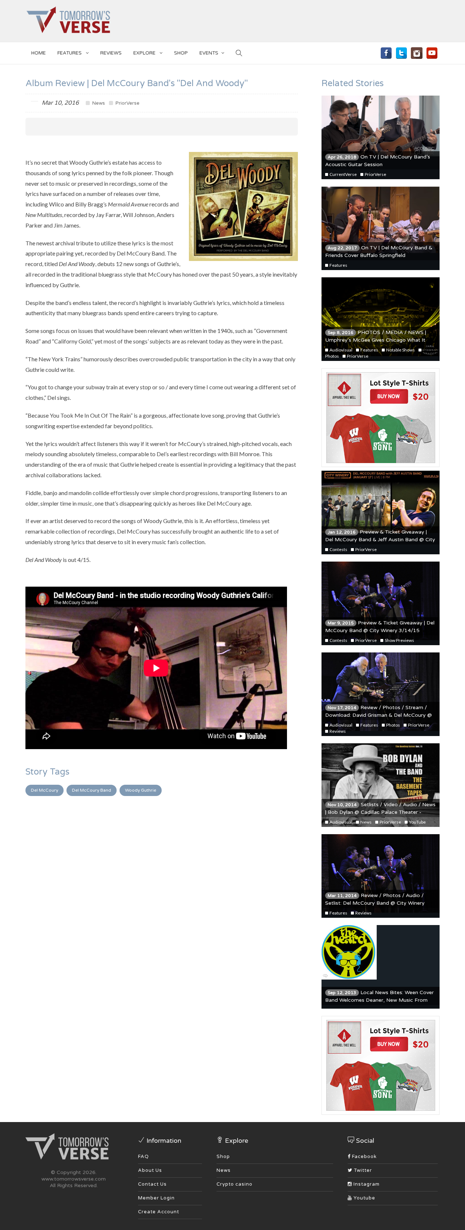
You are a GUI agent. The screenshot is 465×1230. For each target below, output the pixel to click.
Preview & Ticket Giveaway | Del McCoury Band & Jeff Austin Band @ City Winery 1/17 (380, 539)
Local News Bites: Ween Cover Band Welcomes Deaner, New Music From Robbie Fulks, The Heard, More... (379, 1000)
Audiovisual (340, 350)
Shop (223, 1156)
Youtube (363, 1198)
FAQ (143, 1156)
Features (70, 53)
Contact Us (152, 1184)
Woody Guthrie (140, 790)
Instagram (366, 1184)
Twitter (362, 1170)
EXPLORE (145, 53)
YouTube (417, 822)
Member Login (156, 1198)
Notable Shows (400, 350)
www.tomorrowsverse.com (73, 1179)
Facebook (364, 1156)
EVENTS (208, 53)
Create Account (158, 1212)
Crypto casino (234, 1184)
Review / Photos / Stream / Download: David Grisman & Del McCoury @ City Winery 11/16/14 (378, 715)
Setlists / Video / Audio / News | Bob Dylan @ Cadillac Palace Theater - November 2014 (380, 812)
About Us (150, 1170)
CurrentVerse (343, 174)
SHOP (181, 53)
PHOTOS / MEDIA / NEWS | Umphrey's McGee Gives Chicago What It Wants (375, 340)
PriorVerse (127, 103)
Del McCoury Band (91, 790)
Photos (392, 725)
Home (38, 53)
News (98, 103)
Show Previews (399, 640)
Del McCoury (44, 790)
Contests (338, 549)
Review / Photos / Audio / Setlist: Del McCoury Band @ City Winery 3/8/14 (375, 903)
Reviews (111, 53)
